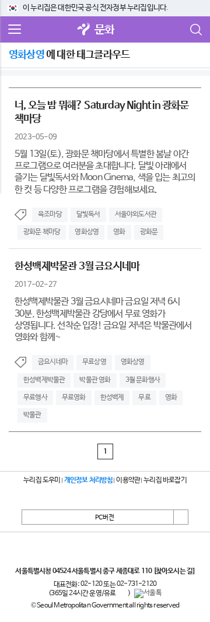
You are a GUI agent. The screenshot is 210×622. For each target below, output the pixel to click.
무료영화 (74, 397)
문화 (104, 30)
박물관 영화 (94, 380)
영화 (119, 232)
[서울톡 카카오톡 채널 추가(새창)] (148, 593)
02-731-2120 (136, 584)
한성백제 (112, 397)
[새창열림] (84, 30)
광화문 (149, 232)
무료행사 (35, 397)
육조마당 (50, 214)
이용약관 (128, 480)
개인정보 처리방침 (88, 480)
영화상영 (87, 232)
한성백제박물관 (44, 380)
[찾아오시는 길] (174, 571)
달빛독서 (88, 214)
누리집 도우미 (41, 480)
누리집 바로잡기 (165, 480)
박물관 (32, 415)
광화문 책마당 (41, 232)
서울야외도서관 (135, 214)
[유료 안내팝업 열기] (122, 593)
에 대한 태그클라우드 (69, 55)
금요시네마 (53, 362)
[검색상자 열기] (195, 29)
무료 (144, 397)
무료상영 (94, 362)
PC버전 (104, 517)
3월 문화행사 (142, 380)
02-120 (91, 584)
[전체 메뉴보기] (14, 29)
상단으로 (180, 517)
